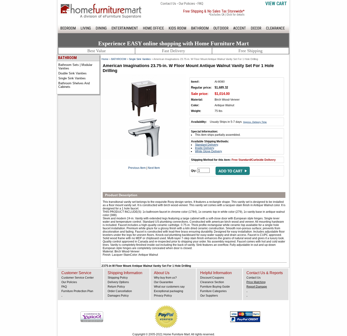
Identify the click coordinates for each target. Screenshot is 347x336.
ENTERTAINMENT (124, 28)
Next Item (154, 168)
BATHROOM (200, 28)
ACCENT (239, 28)
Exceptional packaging (168, 291)
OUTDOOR (221, 28)
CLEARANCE (275, 28)
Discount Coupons (212, 277)
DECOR (256, 28)
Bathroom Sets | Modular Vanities (75, 66)
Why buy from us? (165, 277)
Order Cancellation (120, 291)
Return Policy (116, 286)
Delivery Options (118, 282)
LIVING (85, 28)
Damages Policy (118, 295)
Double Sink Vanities (72, 73)
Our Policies (187, 3)
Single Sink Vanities (72, 78)
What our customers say (169, 286)
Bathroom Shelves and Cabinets (74, 85)
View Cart (276, 3)
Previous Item (137, 168)
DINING (101, 28)
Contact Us (168, 3)
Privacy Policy (163, 295)
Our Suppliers (209, 295)
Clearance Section (212, 282)
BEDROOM (68, 28)
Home (105, 59)
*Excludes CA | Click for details (227, 14)
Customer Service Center (77, 277)
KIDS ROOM (177, 28)
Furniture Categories (213, 291)
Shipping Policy (118, 277)
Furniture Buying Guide (215, 286)
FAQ (200, 3)
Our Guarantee (163, 282)
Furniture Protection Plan (77, 291)
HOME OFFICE (153, 28)
